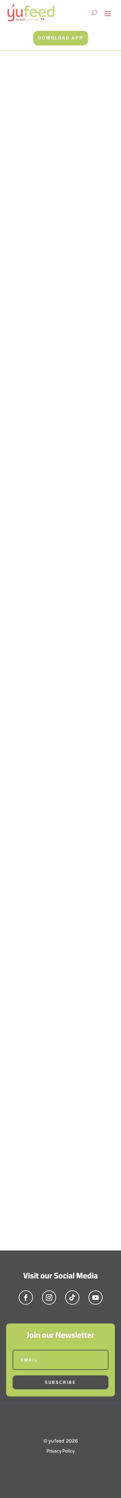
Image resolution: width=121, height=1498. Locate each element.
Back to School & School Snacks (49, 641)
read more (28, 659)
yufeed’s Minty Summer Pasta (58, 898)
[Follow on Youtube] (95, 1297)
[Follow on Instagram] (49, 1297)
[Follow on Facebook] (26, 1297)
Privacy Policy (60, 1451)
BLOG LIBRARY (31, 943)
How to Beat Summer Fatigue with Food (57, 772)
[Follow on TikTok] (72, 1297)
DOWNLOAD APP (60, 38)
